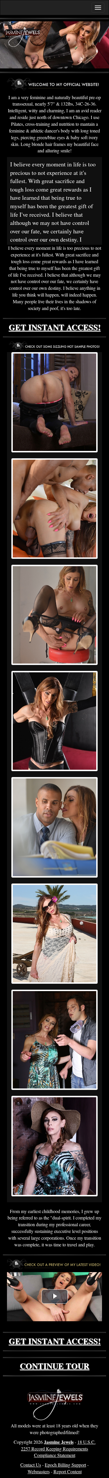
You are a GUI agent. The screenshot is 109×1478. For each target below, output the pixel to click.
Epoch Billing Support (65, 1465)
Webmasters (39, 1471)
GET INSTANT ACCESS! (55, 327)
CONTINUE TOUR (54, 1366)
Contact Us (30, 1465)
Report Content (67, 1471)
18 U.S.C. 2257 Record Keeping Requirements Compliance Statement (58, 1448)
